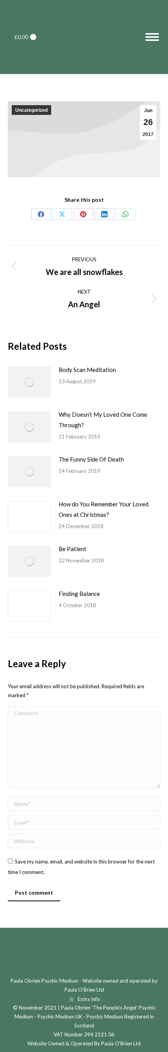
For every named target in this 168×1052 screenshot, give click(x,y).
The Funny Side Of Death (91, 459)
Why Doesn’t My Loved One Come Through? (103, 419)
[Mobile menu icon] (152, 37)
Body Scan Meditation (87, 369)
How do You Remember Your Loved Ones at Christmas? (103, 509)
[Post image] (29, 382)
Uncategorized (31, 110)
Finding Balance (79, 593)
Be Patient (72, 548)
